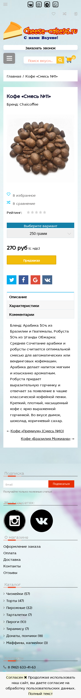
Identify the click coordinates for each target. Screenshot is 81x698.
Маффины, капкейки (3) (27, 642)
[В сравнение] (21, 203)
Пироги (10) (16, 621)
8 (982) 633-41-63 (22, 666)
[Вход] (75, 13)
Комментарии (21, 314)
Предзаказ (31, 259)
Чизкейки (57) (18, 593)
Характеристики (24, 305)
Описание (18, 296)
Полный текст (40, 693)
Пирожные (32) (19, 607)
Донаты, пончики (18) (24, 635)
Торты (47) (15, 600)
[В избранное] (21, 195)
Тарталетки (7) (19, 614)
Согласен (15, 676)
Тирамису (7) (17, 628)
